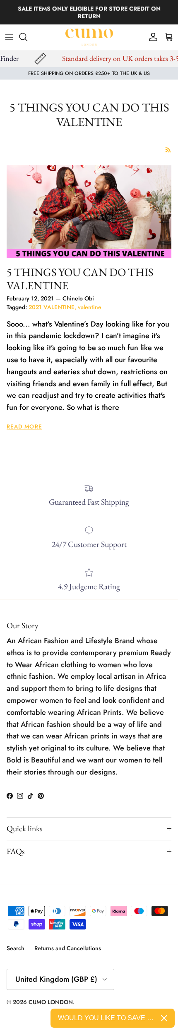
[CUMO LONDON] (89, 37)
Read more (24, 427)
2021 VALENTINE (52, 307)
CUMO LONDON (51, 1002)
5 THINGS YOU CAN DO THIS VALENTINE (80, 279)
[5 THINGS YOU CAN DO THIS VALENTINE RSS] (168, 150)
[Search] (27, 37)
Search (15, 948)
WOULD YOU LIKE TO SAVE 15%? (106, 1017)
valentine (89, 307)
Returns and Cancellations (67, 948)
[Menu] (9, 37)
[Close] (164, 1018)
